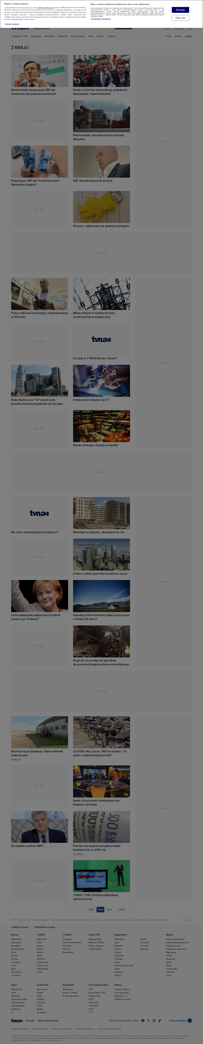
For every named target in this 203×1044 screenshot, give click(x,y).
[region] (101, 14)
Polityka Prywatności (12, 24)
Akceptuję (180, 10)
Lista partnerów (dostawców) (101, 19)
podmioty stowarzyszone (46, 8)
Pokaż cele (180, 18)
